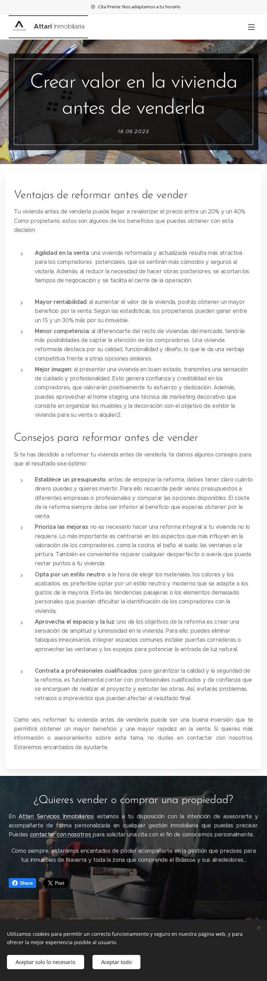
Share (26, 883)
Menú (251, 27)
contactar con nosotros (61, 834)
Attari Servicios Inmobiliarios (56, 816)
